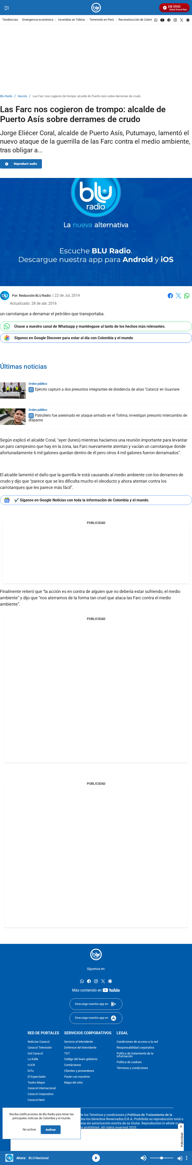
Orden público (38, 383)
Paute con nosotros (77, 1076)
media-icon (96, 1157)
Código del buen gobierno (80, 1059)
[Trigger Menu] (6, 8)
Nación (22, 96)
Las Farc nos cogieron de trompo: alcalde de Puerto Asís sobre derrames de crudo (86, 96)
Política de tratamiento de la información (135, 1055)
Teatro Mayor (36, 1082)
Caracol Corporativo (40, 1094)
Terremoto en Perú (101, 20)
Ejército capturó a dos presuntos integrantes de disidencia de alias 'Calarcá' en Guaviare (107, 389)
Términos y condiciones (132, 1068)
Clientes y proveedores (79, 1071)
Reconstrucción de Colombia (137, 20)
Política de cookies (129, 1062)
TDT (67, 1053)
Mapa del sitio (73, 1082)
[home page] (96, 7)
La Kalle (33, 1059)
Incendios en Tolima (71, 20)
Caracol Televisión (40, 1047)
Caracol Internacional (42, 1088)
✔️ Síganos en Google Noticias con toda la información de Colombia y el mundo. (81, 500)
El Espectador (37, 1076)
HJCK (31, 1065)
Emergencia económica (37, 20)
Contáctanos (72, 1065)
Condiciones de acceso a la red (137, 1041)
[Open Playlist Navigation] (186, 1158)
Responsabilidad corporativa (135, 1047)
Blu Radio (6, 96)
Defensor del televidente (80, 1047)
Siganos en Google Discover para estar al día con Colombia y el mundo (73, 338)
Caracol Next (36, 1100)
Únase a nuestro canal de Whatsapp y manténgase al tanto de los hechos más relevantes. (90, 326)
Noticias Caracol (38, 1041)
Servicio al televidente (78, 1041)
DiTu (31, 1071)
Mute (143, 1158)
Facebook (170, 298)
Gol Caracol (35, 1053)
